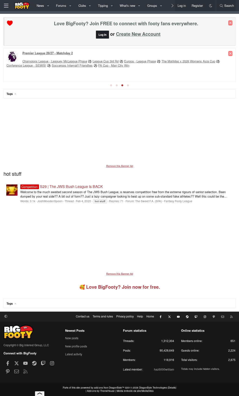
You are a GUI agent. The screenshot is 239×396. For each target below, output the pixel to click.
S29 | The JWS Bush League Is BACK (62, 186)
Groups (152, 5)
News (40, 5)
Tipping (103, 5)
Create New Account (138, 34)
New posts (71, 338)
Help (140, 316)
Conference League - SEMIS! (26, 65)
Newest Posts (74, 330)
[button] (48, 5)
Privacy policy (125, 316)
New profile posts (76, 346)
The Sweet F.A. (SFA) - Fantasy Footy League (163, 201)
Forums (61, 5)
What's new (127, 5)
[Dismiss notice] (230, 22)
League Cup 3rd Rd (106, 61)
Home (150, 316)
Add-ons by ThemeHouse (101, 390)
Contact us (82, 316)
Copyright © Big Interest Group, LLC (26, 345)
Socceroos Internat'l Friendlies (72, 65)
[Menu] (6, 6)
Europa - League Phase (140, 61)
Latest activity (73, 354)
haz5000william (164, 369)
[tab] (111, 85)
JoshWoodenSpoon (50, 201)
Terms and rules (103, 316)
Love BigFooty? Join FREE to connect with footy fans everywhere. (126, 23)
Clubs (82, 5)
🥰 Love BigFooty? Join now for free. (119, 287)
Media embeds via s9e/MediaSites (135, 390)
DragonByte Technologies (153, 387)
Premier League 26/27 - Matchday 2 (47, 53)
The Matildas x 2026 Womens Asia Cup (188, 61)
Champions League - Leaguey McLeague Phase (54, 61)
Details (172, 387)
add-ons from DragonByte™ (109, 387)
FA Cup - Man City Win (113, 65)
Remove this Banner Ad (119, 166)
